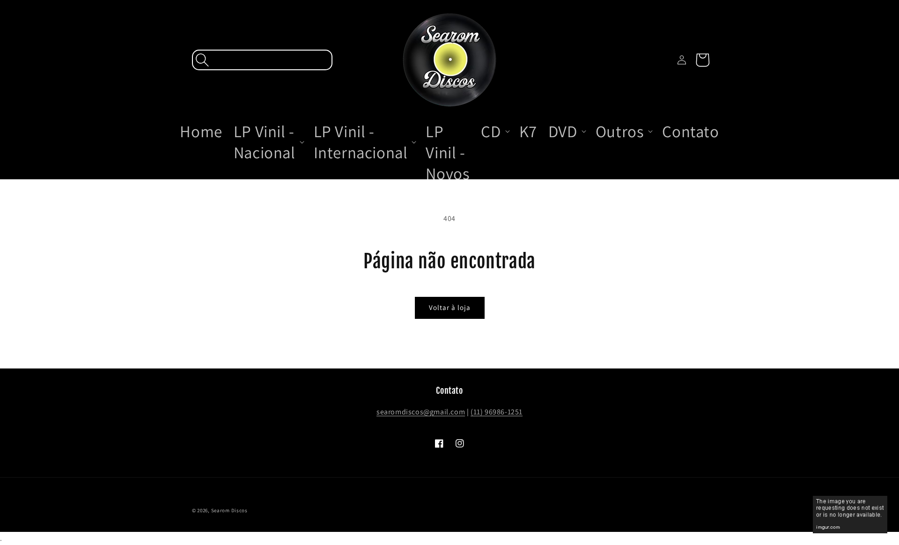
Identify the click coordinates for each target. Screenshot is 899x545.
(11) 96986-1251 (497, 412)
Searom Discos (229, 510)
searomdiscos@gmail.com (420, 412)
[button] (262, 60)
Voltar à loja (450, 307)
